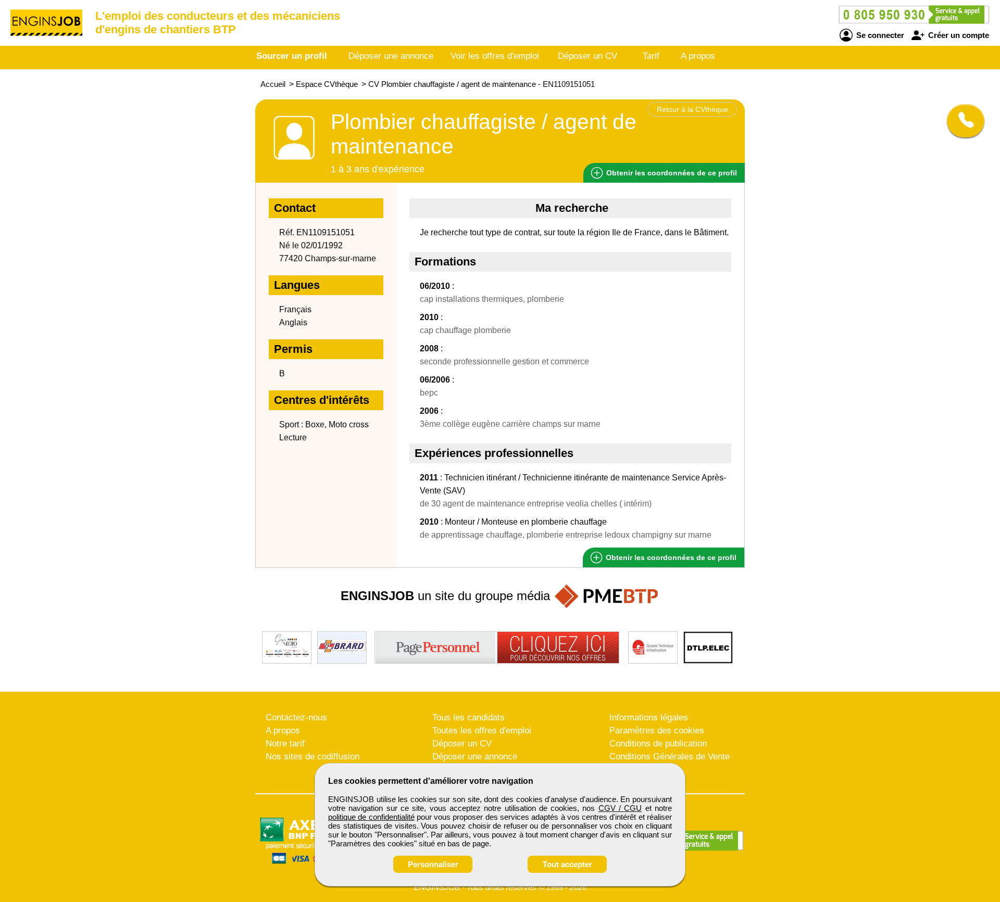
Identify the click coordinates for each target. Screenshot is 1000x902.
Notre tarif (285, 743)
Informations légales (648, 717)
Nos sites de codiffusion (312, 756)
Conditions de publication (658, 743)
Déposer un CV (587, 56)
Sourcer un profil (291, 56)
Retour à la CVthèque (692, 109)
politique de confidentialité (371, 816)
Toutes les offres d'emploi (481, 730)
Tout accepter (567, 864)
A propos (698, 56)
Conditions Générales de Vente (669, 756)
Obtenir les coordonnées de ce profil (670, 557)
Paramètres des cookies (656, 730)
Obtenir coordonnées (670, 173)
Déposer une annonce (390, 56)
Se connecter (879, 35)
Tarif (651, 56)
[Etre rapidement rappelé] (962, 121)
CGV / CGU (620, 808)
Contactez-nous (296, 717)
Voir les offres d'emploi (495, 56)
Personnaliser (433, 864)
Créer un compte (957, 35)
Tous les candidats (468, 717)
